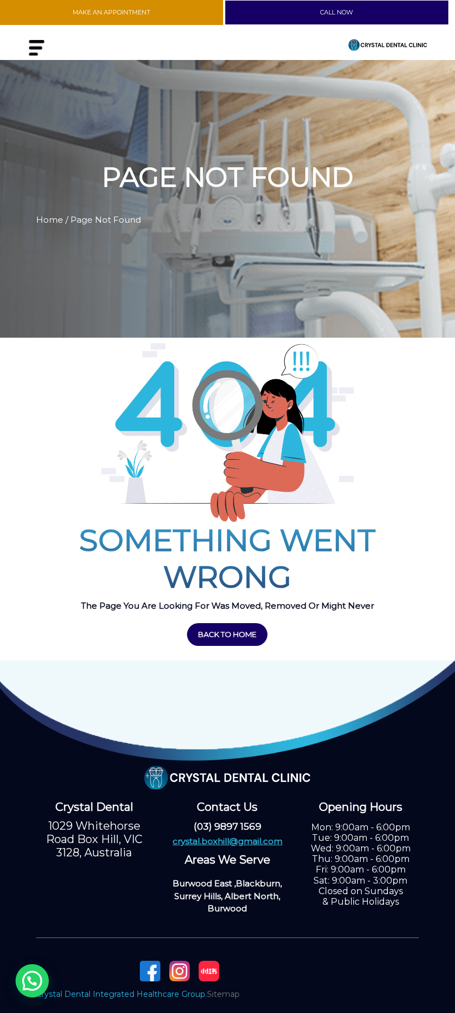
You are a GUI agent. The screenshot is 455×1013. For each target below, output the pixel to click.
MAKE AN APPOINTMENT (111, 12)
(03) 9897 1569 (227, 826)
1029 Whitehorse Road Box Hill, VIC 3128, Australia (94, 839)
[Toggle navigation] (37, 48)
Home (49, 219)
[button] (32, 980)
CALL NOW (336, 12)
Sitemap (223, 994)
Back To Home (227, 634)
